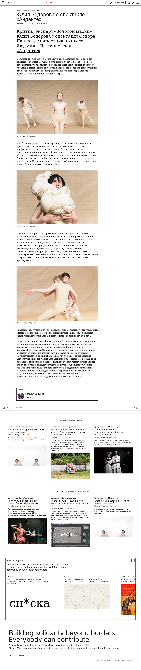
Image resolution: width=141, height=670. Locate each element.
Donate (49, 3)
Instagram (117, 660)
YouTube (123, 660)
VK (112, 660)
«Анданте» (28, 51)
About (21, 655)
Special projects (15, 560)
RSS (132, 660)
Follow (29, 397)
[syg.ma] (3, 2)
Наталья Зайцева (23, 23)
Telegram (106, 660)
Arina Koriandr (13, 506)
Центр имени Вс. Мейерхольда (29, 10)
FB (110, 660)
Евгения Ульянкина (58, 508)
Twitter (128, 660)
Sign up (13, 655)
